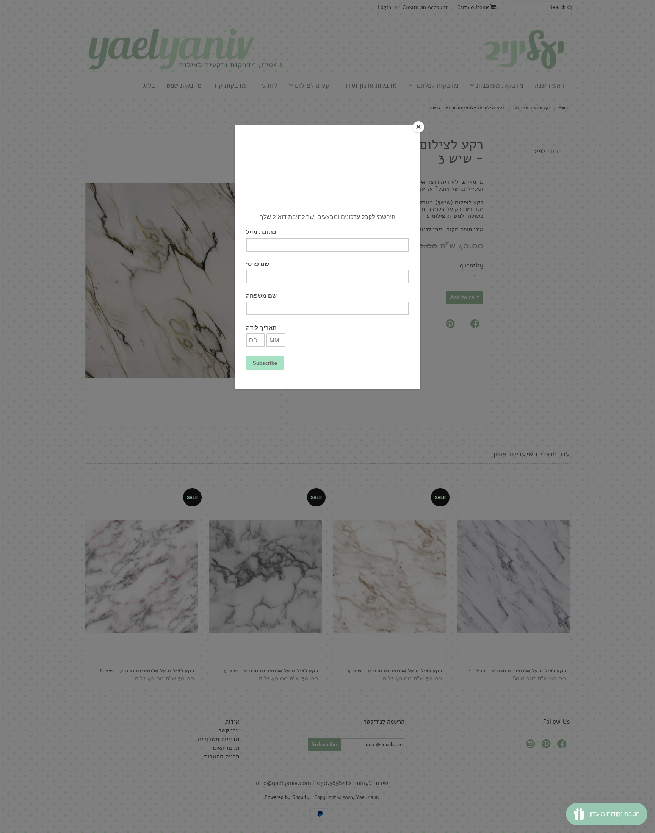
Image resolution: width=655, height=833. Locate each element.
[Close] (418, 127)
